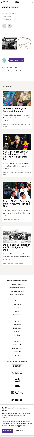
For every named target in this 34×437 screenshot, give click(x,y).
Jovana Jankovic (10, 13)
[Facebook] (4, 26)
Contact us (17, 308)
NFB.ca (17, 321)
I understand (7, 431)
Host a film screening (17, 294)
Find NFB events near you (17, 287)
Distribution (17, 328)
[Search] (32, 2)
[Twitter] (10, 26)
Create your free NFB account (17, 280)
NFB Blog (5, 2)
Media (17, 311)
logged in (13, 71)
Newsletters (17, 315)
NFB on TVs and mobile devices (17, 361)
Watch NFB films (17, 284)
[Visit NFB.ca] (20, 2)
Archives (17, 335)
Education (17, 331)
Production (17, 324)
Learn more (19, 431)
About (17, 301)
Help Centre (17, 304)
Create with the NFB (17, 291)
